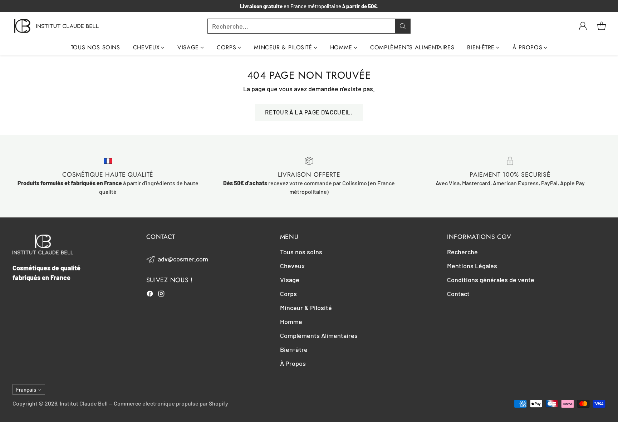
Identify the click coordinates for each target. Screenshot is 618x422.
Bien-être (294, 349)
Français (26, 389)
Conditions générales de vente (490, 280)
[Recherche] (403, 26)
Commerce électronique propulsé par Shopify (171, 403)
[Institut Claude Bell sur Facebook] (150, 294)
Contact (458, 294)
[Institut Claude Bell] (56, 26)
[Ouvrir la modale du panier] (601, 26)
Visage (289, 280)
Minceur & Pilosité (306, 307)
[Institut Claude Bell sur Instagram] (161, 294)
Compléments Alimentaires (319, 335)
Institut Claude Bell (84, 403)
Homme (291, 321)
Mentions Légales (472, 266)
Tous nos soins (301, 252)
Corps (288, 294)
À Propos (293, 363)
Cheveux (292, 266)
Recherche (462, 252)
